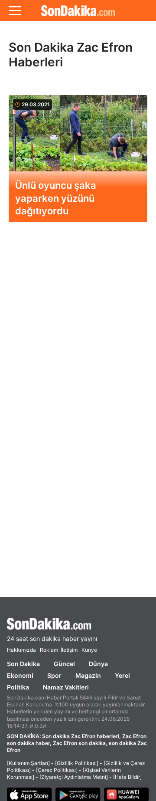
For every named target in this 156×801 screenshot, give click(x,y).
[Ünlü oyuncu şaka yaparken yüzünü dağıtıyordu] (78, 142)
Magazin (88, 675)
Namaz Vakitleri (66, 687)
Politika (18, 687)
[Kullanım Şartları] (28, 763)
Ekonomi (20, 675)
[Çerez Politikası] (57, 770)
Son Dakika (23, 663)
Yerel (122, 675)
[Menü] (15, 10)
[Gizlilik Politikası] (76, 763)
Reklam (49, 650)
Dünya (98, 663)
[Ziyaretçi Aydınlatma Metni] (73, 777)
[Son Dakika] (78, 10)
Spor (54, 675)
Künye (89, 650)
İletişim (69, 650)
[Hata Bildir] (127, 777)
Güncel (64, 663)
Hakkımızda (21, 650)
